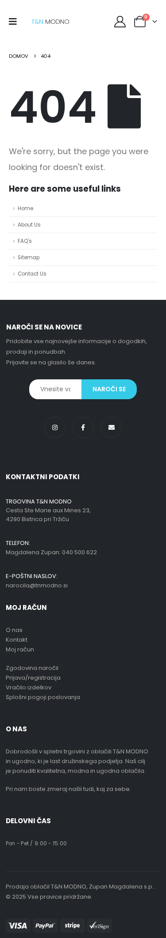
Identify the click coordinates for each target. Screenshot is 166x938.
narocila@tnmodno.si (37, 585)
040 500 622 (79, 552)
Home (25, 208)
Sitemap (28, 257)
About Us (29, 224)
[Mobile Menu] (16, 21)
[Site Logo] (50, 21)
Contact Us (32, 273)
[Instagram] (55, 427)
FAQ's (25, 241)
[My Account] (120, 21)
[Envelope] (111, 427)
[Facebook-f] (83, 427)
